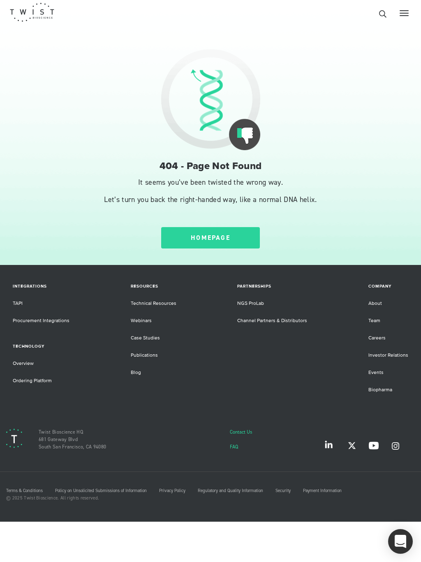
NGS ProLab (250, 303)
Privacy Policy (172, 491)
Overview (23, 363)
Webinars (141, 321)
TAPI (18, 303)
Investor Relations (388, 355)
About (375, 303)
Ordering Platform (32, 381)
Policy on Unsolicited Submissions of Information (101, 491)
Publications (144, 355)
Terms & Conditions (24, 491)
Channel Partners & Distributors (272, 321)
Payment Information (322, 491)
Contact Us (241, 432)
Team (374, 321)
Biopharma (380, 390)
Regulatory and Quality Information (230, 491)
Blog (136, 372)
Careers (377, 338)
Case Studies (145, 338)
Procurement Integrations (41, 321)
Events (376, 372)
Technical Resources (153, 303)
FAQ (234, 447)
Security (283, 491)
